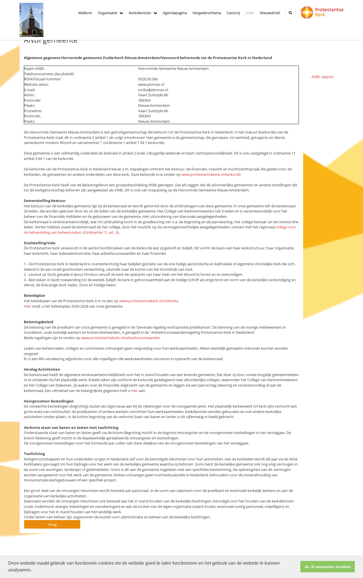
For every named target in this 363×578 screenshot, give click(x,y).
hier (134, 390)
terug (52, 524)
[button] (34, 570)
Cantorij (233, 12)
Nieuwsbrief (270, 12)
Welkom (85, 12)
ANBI (250, 12)
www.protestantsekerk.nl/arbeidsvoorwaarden (120, 337)
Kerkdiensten (140, 12)
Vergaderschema (207, 12)
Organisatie (107, 12)
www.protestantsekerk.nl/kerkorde (211, 174)
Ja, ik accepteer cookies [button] (327, 566)
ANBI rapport (322, 76)
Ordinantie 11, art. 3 (100, 232)
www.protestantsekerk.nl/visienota (148, 300)
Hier (27, 306)
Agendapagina (175, 12)
